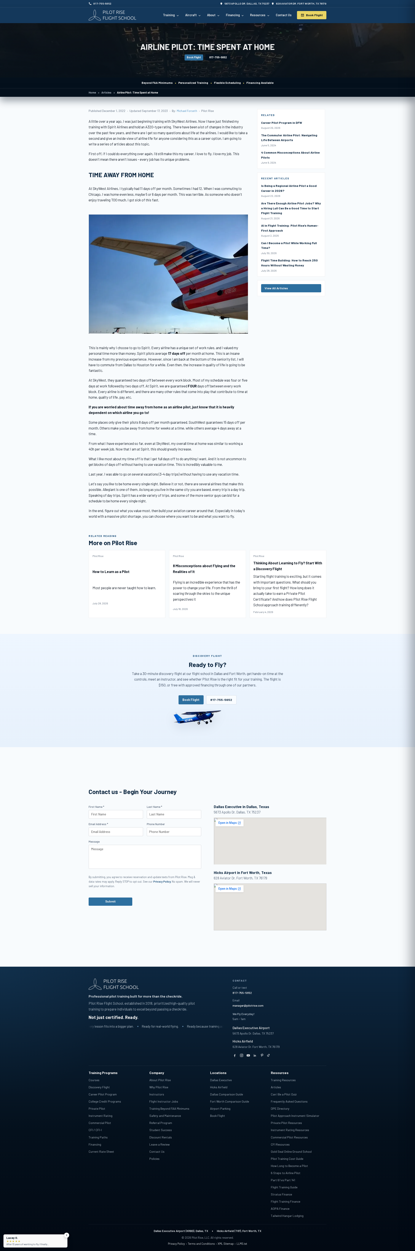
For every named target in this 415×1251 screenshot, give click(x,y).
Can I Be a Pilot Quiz (284, 1094)
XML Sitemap (226, 1243)
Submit (110, 901)
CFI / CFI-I (95, 1130)
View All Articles (276, 288)
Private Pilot (97, 1108)
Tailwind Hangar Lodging (287, 1216)
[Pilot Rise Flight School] (112, 15)
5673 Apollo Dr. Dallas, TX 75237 (253, 1033)
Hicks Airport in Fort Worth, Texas (243, 872)
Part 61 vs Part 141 (283, 1180)
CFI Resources (280, 1144)
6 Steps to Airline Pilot (285, 1173)
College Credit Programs (105, 1101)
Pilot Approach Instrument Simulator (295, 1115)
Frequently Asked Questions (289, 1101)
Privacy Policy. (162, 881)
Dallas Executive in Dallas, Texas (241, 806)
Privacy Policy (176, 1243)
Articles (106, 92)
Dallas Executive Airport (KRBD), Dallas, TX (181, 1231)
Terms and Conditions (201, 1243)
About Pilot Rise (160, 1080)
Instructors (156, 1094)
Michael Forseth (187, 111)
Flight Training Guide (284, 1187)
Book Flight (194, 57)
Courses (94, 1080)
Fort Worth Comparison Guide (229, 1101)
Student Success (160, 1130)
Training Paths (98, 1137)
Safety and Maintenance (165, 1115)
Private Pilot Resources (286, 1123)
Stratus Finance (281, 1194)
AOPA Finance (280, 1208)
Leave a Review (159, 1144)
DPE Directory (280, 1108)
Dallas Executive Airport (251, 1028)
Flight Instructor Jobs (163, 1101)
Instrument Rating (100, 1115)
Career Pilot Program (103, 1094)
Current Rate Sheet (101, 1151)
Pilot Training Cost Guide (287, 1158)
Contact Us (156, 1151)
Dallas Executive (221, 1080)
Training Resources (283, 1080)
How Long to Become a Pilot (289, 1166)
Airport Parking (220, 1108)
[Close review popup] (66, 1235)
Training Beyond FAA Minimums (169, 1108)
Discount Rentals (160, 1137)
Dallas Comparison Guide (226, 1094)
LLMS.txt (242, 1243)
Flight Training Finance (285, 1201)
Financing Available (259, 82)
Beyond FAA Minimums (157, 82)
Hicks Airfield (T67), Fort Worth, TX (239, 1231)
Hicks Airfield (243, 1041)
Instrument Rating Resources (290, 1130)
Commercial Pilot (100, 1123)
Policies (154, 1158)
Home (92, 92)
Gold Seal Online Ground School (291, 1151)
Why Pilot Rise (158, 1087)
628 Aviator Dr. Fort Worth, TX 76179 (256, 1047)
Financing (95, 1144)
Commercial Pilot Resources (289, 1137)
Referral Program (160, 1123)
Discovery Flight (99, 1087)
